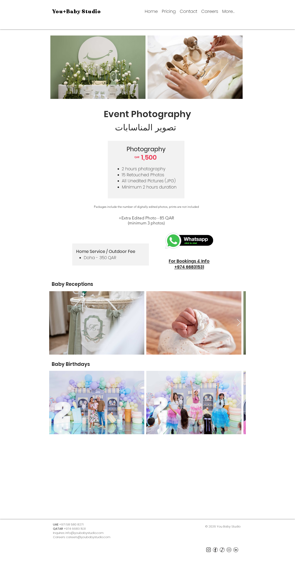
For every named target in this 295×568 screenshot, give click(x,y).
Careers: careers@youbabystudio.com (81, 537)
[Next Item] (239, 323)
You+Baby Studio (76, 11)
